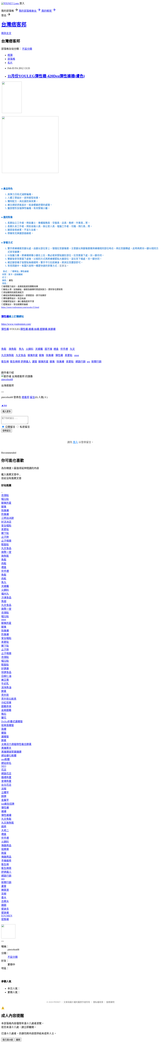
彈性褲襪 (6, 815)
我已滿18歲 (8, 1040)
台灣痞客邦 (13, 24)
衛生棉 (5, 361)
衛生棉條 (15, 361)
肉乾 (3, 578)
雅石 (3, 714)
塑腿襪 (43, 329)
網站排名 (6, 763)
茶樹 (3, 893)
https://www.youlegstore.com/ (16, 324)
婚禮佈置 (6, 777)
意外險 (5, 695)
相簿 (10, 55)
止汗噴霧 (6, 540)
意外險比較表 (8, 698)
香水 (3, 897)
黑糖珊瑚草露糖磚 (11, 751)
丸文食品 (21, 355)
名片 (10, 62)
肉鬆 (3, 563)
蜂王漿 (5, 680)
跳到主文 (6, 33)
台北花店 (6, 785)
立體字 (5, 792)
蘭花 (3, 717)
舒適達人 (26, 361)
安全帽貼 (6, 525)
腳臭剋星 (33, 355)
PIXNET (57, 1002)
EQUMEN (6, 915)
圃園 (3, 905)
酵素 (3, 691)
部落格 (11, 59)
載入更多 (7, 411)
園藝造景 (6, 706)
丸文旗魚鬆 (7, 355)
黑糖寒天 (6, 748)
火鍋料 (29, 349)
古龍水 (5, 901)
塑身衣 (5, 909)
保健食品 (6, 672)
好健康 (5, 668)
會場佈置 (6, 781)
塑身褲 (5, 912)
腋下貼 (5, 533)
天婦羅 (39, 349)
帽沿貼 (5, 499)
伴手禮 (64, 349)
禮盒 (55, 349)
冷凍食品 (6, 597)
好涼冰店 (6, 521)
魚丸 (21, 349)
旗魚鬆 (12, 349)
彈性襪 (5, 316)
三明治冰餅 (7, 518)
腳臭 (41, 355)
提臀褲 (5, 919)
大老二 (5, 830)
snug (76, 355)
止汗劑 (5, 537)
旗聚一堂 (6, 552)
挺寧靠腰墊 (7, 725)
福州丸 (5, 593)
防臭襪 (5, 514)
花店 (3, 769)
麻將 (3, 826)
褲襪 (30, 329)
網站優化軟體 (8, 755)
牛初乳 (5, 683)
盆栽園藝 (6, 710)
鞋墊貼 (5, 544)
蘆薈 (3, 886)
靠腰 (3, 729)
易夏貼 (68, 355)
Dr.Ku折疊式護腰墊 (12, 721)
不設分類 (27, 48)
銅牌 (3, 796)
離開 (18, 1040)
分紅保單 (6, 702)
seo (88, 361)
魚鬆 (3, 349)
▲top (4, 405)
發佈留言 (7, 430)
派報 (3, 788)
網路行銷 (80, 361)
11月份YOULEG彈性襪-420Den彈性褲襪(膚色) (46, 76)
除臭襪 (49, 355)
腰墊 (3, 733)
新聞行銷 (96, 361)
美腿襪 (52, 329)
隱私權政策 (98, 1002)
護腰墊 (5, 736)
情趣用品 (6, 845)
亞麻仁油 (6, 676)
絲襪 (36, 329)
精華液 (5, 890)
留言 (32, 397)
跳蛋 (3, 853)
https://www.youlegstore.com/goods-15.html (20, 307)
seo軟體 (5, 759)
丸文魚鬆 (6, 819)
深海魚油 (6, 687)
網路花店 (6, 773)
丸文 (72, 349)
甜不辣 (48, 349)
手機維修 (6, 860)
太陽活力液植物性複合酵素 (16, 744)
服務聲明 (110, 1002)
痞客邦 (25, 397)
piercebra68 (7, 379)
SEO (3, 766)
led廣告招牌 (7, 803)
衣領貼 (5, 495)
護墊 (34, 361)
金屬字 (5, 800)
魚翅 (3, 601)
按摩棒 (5, 849)
